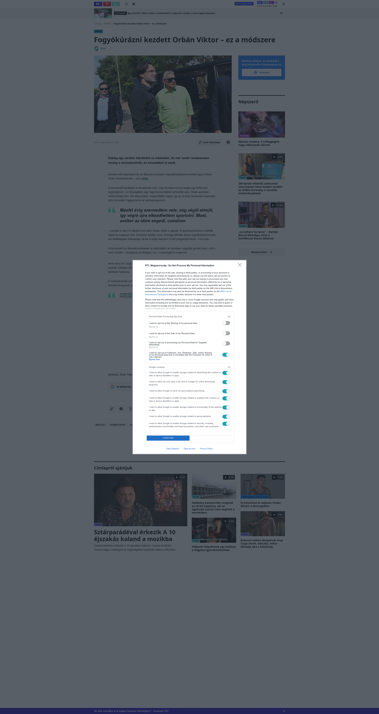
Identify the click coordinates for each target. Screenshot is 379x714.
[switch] (226, 323)
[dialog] (189, 357)
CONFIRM (168, 438)
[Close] (241, 266)
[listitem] (189, 316)
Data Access (189, 448)
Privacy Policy (206, 448)
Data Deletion (172, 448)
